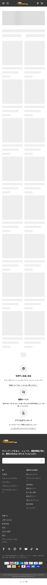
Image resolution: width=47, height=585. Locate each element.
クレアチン (6, 482)
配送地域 (29, 504)
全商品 (4, 474)
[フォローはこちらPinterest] (20, 548)
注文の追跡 (6, 531)
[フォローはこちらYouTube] (25, 548)
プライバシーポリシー (33, 479)
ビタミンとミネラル (9, 478)
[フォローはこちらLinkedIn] (37, 548)
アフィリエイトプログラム (9, 540)
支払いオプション (32, 500)
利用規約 (29, 485)
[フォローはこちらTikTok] (31, 548)
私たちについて (32, 474)
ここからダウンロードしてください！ (23, 428)
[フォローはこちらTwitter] (9, 548)
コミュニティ (31, 508)
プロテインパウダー (9, 486)
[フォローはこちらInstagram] (14, 548)
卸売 (3, 528)
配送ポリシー (31, 488)
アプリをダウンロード (9, 491)
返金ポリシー (31, 496)
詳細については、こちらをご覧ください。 (23, 385)
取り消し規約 (31, 492)
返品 (3, 535)
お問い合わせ (7, 520)
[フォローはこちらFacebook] (3, 548)
